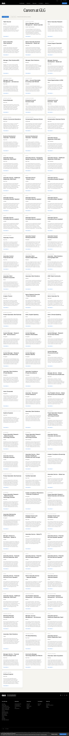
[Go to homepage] (4, 695)
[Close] (67, 734)
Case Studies (29, 706)
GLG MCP (3, 718)
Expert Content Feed (5, 708)
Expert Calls (4, 705)
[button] (61, 0)
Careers (47, 707)
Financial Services (18, 703)
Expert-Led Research (5, 709)
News (47, 706)
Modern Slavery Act (39, 732)
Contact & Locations (49, 705)
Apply (39, 705)
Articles (28, 705)
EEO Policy (28, 732)
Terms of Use (7, 732)
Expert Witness (4, 715)
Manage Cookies (54, 734)
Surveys (3, 710)
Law (15, 707)
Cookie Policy (11, 732)
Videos (28, 708)
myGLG (3, 717)
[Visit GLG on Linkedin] (60, 695)
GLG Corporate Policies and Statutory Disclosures (20, 732)
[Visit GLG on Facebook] (66, 695)
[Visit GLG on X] (62, 695)
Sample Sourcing (5, 711)
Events (3, 716)
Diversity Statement (33, 732)
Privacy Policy (4, 732)
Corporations (17, 708)
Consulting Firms (18, 706)
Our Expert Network (5, 719)
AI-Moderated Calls (5, 706)
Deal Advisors (4, 714)
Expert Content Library (6, 707)
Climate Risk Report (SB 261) (45, 732)
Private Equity (17, 705)
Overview (3, 703)
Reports (28, 707)
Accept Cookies (63, 734)
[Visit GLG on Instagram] (64, 695)
